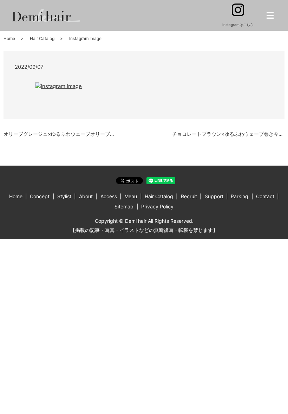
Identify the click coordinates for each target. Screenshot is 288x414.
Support (214, 196)
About (86, 196)
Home (9, 38)
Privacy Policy (157, 206)
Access (108, 196)
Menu (130, 196)
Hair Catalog (42, 38)
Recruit (189, 196)
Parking (239, 196)
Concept (40, 196)
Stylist (64, 196)
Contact (265, 196)
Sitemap (123, 206)
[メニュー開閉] (270, 15)
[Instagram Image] (58, 85)
